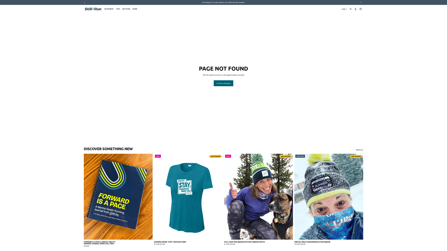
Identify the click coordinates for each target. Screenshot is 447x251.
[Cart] (360, 9)
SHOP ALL (359, 150)
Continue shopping (223, 83)
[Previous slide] (87, 196)
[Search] (350, 9)
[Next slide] (149, 196)
